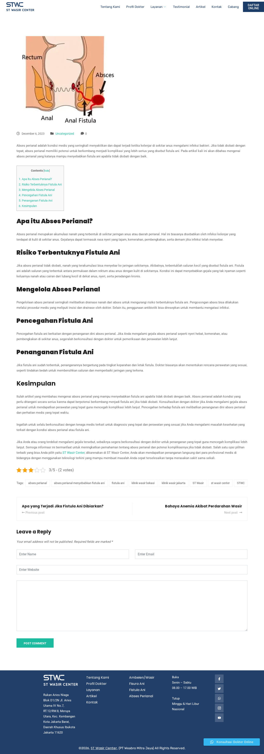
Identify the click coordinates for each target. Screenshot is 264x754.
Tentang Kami (110, 7)
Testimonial (181, 7)
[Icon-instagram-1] (219, 708)
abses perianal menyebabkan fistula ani (79, 483)
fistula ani (118, 483)
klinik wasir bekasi (143, 483)
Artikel (200, 7)
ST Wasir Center (73, 453)
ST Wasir (198, 483)
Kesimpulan (28, 206)
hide (46, 170)
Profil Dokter (135, 7)
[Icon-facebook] (219, 678)
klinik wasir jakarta (173, 483)
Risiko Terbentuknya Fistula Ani (40, 184)
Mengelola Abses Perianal (37, 189)
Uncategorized (64, 133)
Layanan (157, 7)
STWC (241, 483)
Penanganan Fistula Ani (35, 200)
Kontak (217, 7)
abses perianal (37, 483)
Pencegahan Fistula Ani (35, 195)
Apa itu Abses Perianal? (35, 179)
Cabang (233, 7)
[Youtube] (219, 717)
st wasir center (220, 483)
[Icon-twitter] (219, 688)
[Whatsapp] (219, 698)
